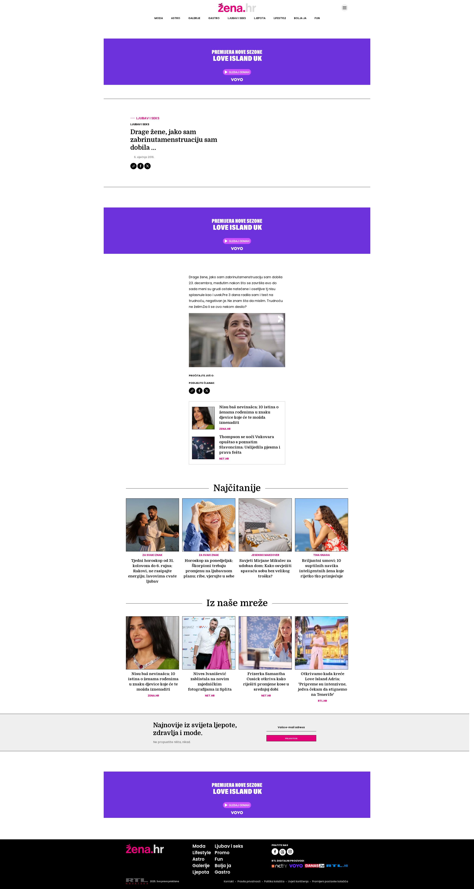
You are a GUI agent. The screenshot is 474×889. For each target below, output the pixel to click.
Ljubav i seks (237, 18)
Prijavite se (291, 738)
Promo (222, 853)
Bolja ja (300, 18)
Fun (317, 18)
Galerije (194, 18)
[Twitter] (147, 168)
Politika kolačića (274, 881)
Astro (175, 18)
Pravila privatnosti (249, 881)
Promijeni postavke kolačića (330, 881)
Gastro (214, 18)
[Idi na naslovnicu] (237, 11)
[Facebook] (140, 168)
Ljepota (260, 18)
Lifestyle (280, 18)
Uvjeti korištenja (298, 881)
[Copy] (133, 168)
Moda (158, 18)
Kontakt (229, 881)
